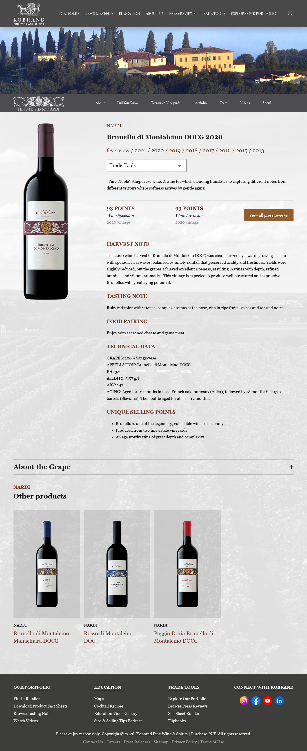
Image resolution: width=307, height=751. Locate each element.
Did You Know (127, 103)
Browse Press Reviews (188, 706)
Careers (113, 742)
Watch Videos (25, 720)
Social (267, 103)
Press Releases (137, 742)
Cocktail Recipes (109, 706)
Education (129, 14)
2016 (225, 150)
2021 (140, 150)
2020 (157, 150)
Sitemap (161, 742)
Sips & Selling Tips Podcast (118, 720)
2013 (258, 150)
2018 (192, 150)
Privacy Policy (184, 742)
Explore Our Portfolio (253, 14)
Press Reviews (182, 14)
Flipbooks (177, 720)
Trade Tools (213, 14)
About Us (155, 14)
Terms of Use (212, 742)
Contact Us (93, 742)
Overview (118, 150)
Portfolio (69, 14)
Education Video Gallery (115, 713)
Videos (245, 103)
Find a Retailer (26, 698)
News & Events (99, 14)
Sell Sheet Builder (183, 713)
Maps (99, 698)
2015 (241, 150)
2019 (175, 150)
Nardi (114, 125)
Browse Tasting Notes (32, 713)
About (100, 103)
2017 (208, 150)
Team (223, 103)
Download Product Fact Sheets (40, 706)
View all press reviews (268, 215)
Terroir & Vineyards (165, 103)
